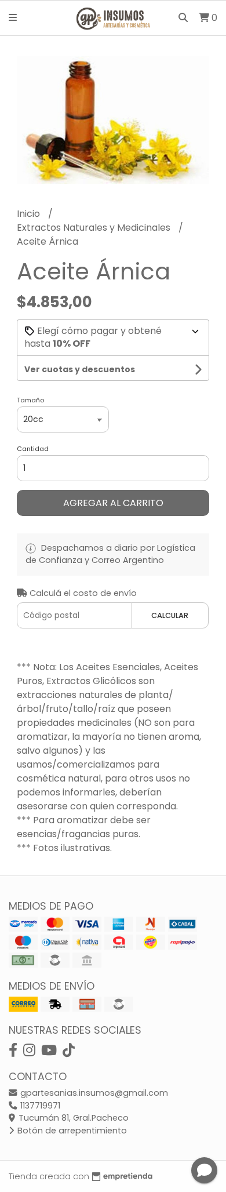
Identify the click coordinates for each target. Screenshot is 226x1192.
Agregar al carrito (113, 503)
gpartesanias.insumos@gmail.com (93, 1093)
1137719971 (39, 1105)
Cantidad (33, 448)
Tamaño (30, 400)
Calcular (169, 615)
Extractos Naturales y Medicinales (95, 227)
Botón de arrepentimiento (71, 1130)
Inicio (29, 213)
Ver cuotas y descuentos (79, 369)
